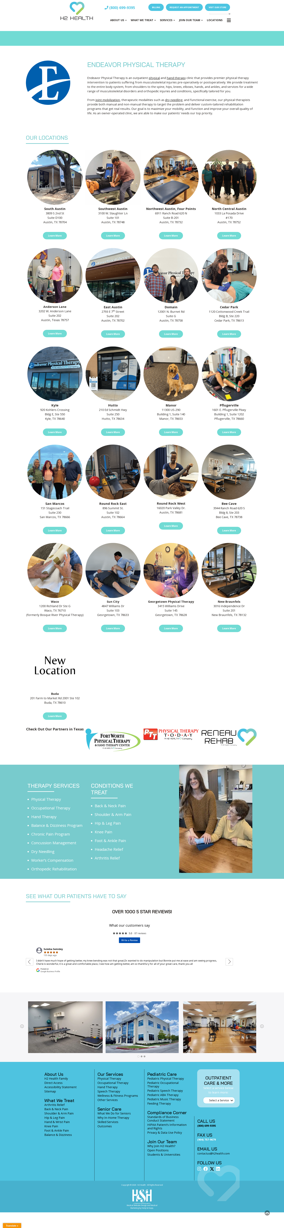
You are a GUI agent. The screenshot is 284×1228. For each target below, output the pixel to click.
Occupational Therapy (50, 808)
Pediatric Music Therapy (164, 1099)
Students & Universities (163, 1155)
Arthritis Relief (107, 858)
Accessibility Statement (60, 1087)
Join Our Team (189, 20)
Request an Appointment (184, 7)
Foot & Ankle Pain (110, 840)
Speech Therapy (108, 1091)
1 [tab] (138, 1056)
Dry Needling (42, 851)
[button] (267, 1213)
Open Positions (158, 1150)
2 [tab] (141, 1056)
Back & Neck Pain (110, 805)
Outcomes (104, 1126)
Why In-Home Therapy (113, 1118)
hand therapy (176, 78)
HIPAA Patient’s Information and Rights (167, 1126)
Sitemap (50, 1091)
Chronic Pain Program (50, 834)
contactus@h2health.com (213, 1153)
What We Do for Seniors (114, 1113)
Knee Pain (103, 832)
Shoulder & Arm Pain (113, 814)
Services (166, 20)
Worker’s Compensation (52, 860)
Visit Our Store (217, 7)
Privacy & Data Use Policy (164, 1133)
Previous (22, 1026)
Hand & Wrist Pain (57, 1122)
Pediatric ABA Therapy (163, 1095)
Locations (214, 20)
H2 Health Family (56, 1078)
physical (154, 78)
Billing (156, 7)
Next (262, 1026)
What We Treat (142, 20)
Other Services (107, 1100)
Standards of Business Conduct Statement (163, 1118)
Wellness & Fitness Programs (117, 1096)
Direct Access (53, 1083)
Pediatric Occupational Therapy (163, 1084)
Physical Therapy (46, 799)
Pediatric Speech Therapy (165, 1091)
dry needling (174, 100)
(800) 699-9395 (121, 7)
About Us (117, 20)
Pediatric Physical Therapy (165, 1078)
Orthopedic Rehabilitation (54, 869)
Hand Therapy (44, 816)
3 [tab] (144, 1056)
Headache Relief (109, 849)
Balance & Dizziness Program (57, 825)
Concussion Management (53, 842)
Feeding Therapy (159, 1103)
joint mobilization (107, 100)
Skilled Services (107, 1122)
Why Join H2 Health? (161, 1146)
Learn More (55, 235)
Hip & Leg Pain (108, 823)
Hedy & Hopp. (148, 1208)
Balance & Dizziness (58, 1135)
